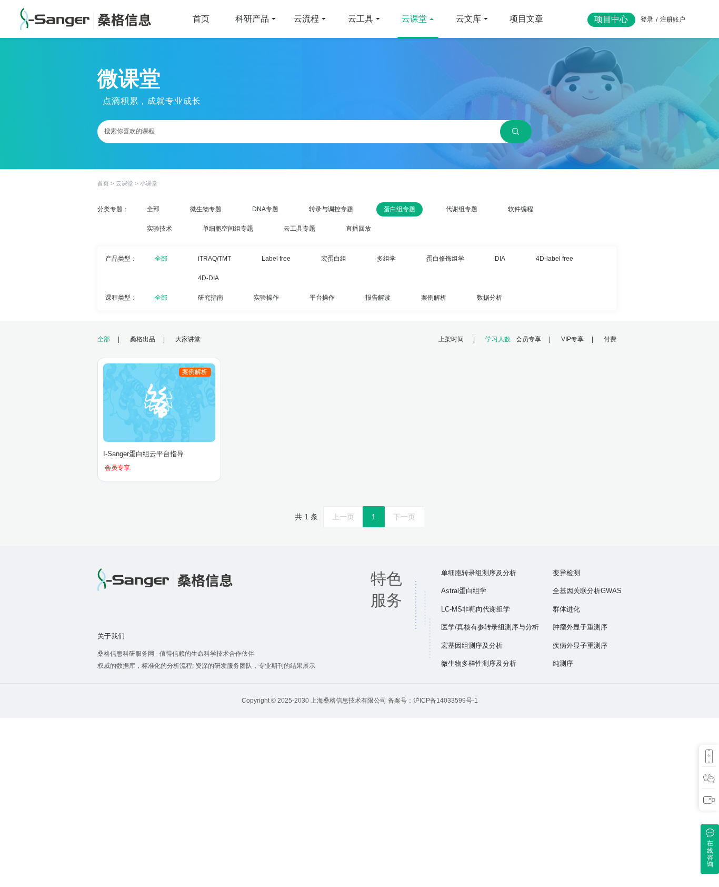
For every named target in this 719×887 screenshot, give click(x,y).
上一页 (343, 517)
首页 (201, 18)
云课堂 (124, 183)
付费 (610, 339)
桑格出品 (142, 339)
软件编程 (520, 208)
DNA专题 (265, 208)
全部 (153, 208)
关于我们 (111, 636)
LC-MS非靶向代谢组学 (475, 609)
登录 (647, 19)
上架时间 (451, 339)
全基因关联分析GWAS (587, 591)
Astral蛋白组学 (463, 591)
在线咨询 (710, 854)
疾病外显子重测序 (580, 645)
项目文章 (526, 18)
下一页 (404, 517)
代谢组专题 (461, 208)
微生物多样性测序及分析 (478, 663)
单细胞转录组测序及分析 (478, 573)
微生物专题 (206, 208)
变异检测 (566, 573)
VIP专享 (572, 339)
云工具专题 (299, 228)
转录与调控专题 (331, 208)
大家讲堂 (188, 339)
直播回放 (358, 228)
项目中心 (611, 19)
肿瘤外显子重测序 (580, 627)
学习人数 (498, 339)
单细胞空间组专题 (228, 228)
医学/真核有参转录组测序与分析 (490, 627)
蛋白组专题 (399, 208)
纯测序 (563, 663)
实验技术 (159, 228)
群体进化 (566, 609)
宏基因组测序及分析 (472, 645)
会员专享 (528, 339)
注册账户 (672, 19)
